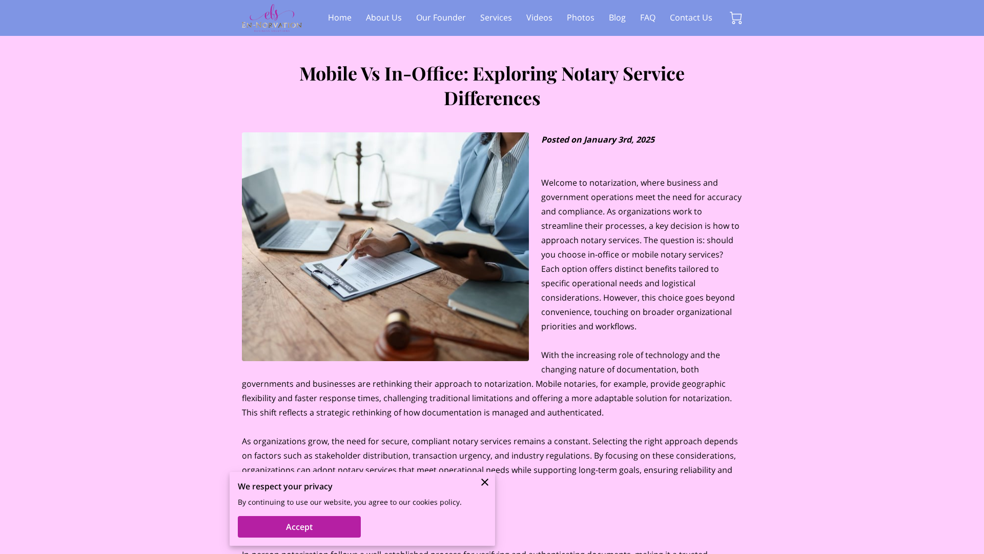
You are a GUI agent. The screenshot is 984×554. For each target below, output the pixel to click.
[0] (736, 18)
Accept (299, 526)
